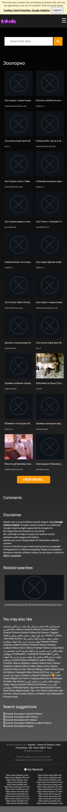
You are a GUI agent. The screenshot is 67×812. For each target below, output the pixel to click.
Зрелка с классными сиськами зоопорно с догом (32, 342)
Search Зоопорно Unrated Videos (24, 713)
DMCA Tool (45, 747)
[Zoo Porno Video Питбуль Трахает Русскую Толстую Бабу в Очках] (19, 296)
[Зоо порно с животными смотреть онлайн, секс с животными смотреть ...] (19, 95)
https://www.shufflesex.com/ (17, 789)
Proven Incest (10, 696)
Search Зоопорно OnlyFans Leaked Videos (29, 722)
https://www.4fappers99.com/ (17, 777)
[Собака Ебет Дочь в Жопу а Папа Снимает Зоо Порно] (50, 135)
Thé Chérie (41, 690)
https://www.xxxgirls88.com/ (50, 775)
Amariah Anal (43, 693)
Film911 (50, 635)
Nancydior (57, 693)
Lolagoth (35, 675)
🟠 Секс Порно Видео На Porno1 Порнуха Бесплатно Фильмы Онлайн (32, 678)
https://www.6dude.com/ (17, 782)
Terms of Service (45, 744)
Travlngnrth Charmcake (39, 653)
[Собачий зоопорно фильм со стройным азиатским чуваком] (50, 175)
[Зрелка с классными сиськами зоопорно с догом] (19, 337)
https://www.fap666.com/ (17, 784)
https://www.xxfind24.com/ (17, 801)
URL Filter (33, 747)
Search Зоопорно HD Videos (21, 719)
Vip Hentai (18, 681)
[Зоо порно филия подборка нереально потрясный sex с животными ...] (50, 256)
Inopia (25, 675)
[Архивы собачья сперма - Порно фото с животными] (19, 377)
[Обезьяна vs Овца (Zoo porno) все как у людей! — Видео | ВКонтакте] (50, 377)
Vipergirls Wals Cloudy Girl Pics (32, 672)
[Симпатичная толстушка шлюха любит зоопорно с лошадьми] (19, 256)
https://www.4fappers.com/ (17, 775)
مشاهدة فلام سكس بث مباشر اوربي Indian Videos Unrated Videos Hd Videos (32, 683)
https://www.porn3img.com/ (49, 798)
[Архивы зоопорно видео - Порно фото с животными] (50, 418)
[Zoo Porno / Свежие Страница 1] (50, 216)
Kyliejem (45, 675)
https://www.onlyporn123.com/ (50, 791)
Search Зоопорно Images (19, 726)
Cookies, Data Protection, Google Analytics (27, 10)
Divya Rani (57, 647)
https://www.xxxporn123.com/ (17, 798)
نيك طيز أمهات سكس (33, 635)
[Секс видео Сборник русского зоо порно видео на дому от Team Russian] (50, 458)
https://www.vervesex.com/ (17, 791)
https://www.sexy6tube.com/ (50, 777)
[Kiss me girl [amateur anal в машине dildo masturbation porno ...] (19, 458)
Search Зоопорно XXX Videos (22, 716)
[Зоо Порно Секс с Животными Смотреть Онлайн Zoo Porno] (19, 175)
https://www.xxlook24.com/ (17, 803)
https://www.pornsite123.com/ (17, 787)
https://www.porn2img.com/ (49, 796)
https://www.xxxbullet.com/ (17, 794)
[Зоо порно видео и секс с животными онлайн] (19, 216)
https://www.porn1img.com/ (49, 794)
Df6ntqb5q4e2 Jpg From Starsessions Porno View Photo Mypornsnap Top (32, 689)
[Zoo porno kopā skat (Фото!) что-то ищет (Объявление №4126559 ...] (19, 135)
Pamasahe (19, 653)
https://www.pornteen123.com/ (50, 787)
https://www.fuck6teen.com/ (49, 780)
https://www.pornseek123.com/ (50, 782)
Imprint (31, 744)
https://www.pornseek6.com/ (50, 784)
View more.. (33, 479)
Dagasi (54, 632)
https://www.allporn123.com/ (50, 789)
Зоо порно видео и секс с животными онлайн (30, 221)
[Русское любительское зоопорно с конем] (50, 95)
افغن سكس (16, 635)
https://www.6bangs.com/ (17, 780)
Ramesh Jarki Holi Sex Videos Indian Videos (33, 692)
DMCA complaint (12, 555)
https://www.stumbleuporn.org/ (50, 803)
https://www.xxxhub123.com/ (17, 796)
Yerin (6, 635)
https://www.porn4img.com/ (49, 801)
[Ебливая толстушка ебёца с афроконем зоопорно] (19, 418)
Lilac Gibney (27, 669)
